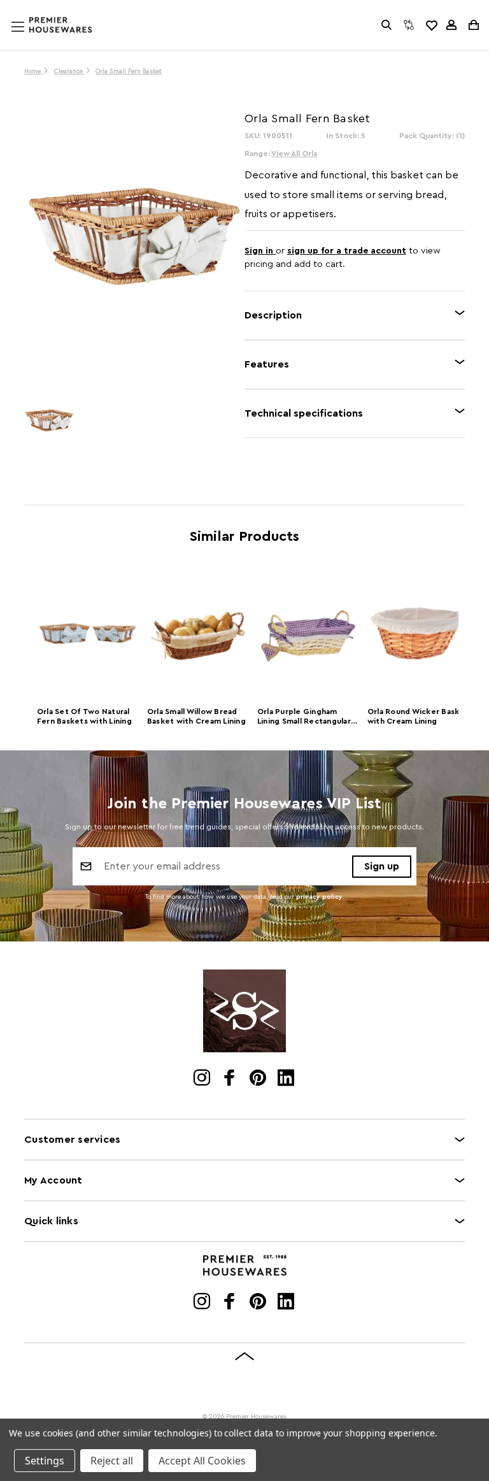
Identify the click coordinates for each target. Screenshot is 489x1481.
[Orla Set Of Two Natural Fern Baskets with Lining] (87, 634)
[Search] (386, 25)
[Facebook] (231, 1079)
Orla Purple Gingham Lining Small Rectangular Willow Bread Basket (304, 717)
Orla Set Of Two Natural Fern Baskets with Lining (84, 716)
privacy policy (319, 897)
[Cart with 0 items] (473, 25)
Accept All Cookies (202, 1461)
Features (266, 364)
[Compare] (409, 25)
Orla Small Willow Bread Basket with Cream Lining (196, 716)
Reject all (111, 1461)
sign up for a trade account (346, 251)
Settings (44, 1461)
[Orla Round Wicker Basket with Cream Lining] (418, 634)
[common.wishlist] (431, 25)
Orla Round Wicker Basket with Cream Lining (418, 716)
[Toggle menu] (30, 39)
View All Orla (294, 153)
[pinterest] (259, 1079)
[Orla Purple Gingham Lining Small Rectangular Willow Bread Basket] (307, 634)
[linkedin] (287, 1079)
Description (273, 315)
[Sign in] (451, 25)
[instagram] (203, 1079)
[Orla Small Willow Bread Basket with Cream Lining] (197, 634)
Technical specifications (303, 413)
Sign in (260, 251)
